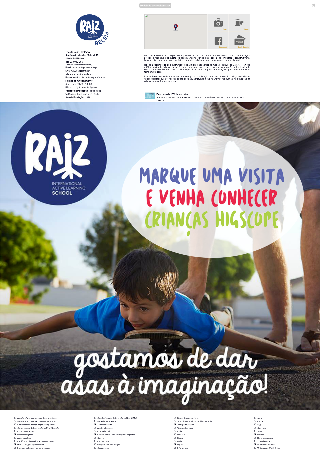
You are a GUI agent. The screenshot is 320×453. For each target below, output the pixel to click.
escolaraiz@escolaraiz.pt (85, 67)
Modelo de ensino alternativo (155, 5)
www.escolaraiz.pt (80, 70)
